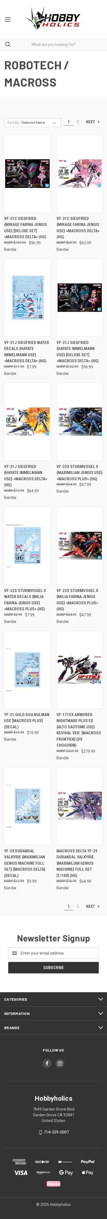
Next (91, 122)
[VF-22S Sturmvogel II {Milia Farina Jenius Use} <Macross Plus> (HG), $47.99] (80, 546)
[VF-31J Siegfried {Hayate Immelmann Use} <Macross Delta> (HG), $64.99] (27, 422)
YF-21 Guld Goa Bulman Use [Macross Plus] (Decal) (26, 720)
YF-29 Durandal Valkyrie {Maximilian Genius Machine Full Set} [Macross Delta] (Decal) (24, 863)
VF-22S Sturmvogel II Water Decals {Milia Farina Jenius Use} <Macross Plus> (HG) (25, 600)
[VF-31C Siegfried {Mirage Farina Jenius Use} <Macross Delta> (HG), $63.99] (80, 173)
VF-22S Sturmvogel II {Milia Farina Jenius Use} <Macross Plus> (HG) (77, 600)
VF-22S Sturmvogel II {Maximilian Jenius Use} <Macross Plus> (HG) (80, 472)
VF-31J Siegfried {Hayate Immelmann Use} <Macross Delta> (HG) (25, 476)
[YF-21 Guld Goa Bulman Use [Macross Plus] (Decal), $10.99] (27, 670)
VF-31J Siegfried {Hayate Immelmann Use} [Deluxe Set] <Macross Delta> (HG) (78, 352)
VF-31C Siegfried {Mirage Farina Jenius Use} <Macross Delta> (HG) (78, 228)
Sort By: (13, 122)
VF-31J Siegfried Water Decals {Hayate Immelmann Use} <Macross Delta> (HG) (26, 352)
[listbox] (39, 123)
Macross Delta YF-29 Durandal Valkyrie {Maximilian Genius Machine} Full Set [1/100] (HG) (77, 863)
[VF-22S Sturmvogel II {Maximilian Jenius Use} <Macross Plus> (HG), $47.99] (80, 422)
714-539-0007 (56, 1132)
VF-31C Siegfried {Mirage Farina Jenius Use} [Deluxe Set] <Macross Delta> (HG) (25, 228)
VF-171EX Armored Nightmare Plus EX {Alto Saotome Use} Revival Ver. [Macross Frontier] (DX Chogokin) (79, 730)
